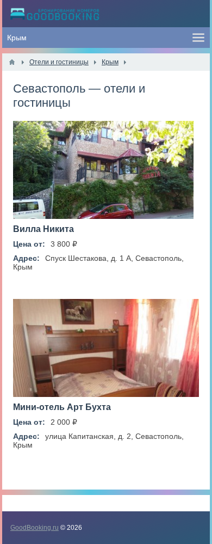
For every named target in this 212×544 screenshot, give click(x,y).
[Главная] (12, 62)
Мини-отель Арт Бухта (62, 407)
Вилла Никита (43, 229)
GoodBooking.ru (34, 527)
